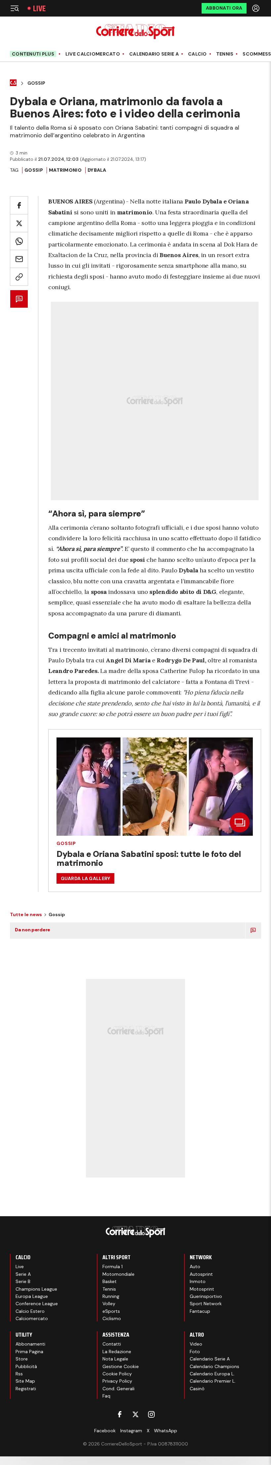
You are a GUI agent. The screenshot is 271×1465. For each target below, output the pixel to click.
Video (196, 1344)
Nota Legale (115, 1359)
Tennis (225, 54)
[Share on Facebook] (19, 205)
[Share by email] (19, 259)
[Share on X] (19, 223)
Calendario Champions (214, 1366)
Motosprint (202, 1289)
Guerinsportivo (206, 1296)
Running (110, 1296)
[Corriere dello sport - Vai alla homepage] (135, 31)
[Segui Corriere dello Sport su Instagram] (151, 1414)
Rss (19, 1374)
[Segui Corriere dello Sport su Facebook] (120, 1414)
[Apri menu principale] (14, 8)
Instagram (131, 1431)
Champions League (36, 1289)
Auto (195, 1266)
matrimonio (65, 170)
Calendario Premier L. (213, 1381)
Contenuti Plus (33, 54)
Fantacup (200, 1311)
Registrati (26, 1389)
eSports (111, 1311)
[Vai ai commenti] (19, 299)
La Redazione (116, 1351)
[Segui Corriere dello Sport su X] (135, 1414)
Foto (195, 1351)
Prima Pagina (29, 1351)
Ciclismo (111, 1318)
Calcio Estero (30, 1311)
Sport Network (206, 1304)
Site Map (25, 1381)
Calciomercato (32, 1318)
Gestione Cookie (120, 1366)
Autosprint (201, 1274)
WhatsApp (165, 1431)
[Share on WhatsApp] (19, 241)
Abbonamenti (30, 1344)
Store (22, 1359)
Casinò (197, 1389)
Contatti (111, 1344)
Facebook (105, 1431)
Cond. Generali (118, 1389)
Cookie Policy (117, 1374)
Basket (109, 1281)
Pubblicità (26, 1366)
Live (39, 8)
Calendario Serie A (154, 54)
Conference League (37, 1304)
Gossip (36, 83)
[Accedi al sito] (256, 8)
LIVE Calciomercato (92, 54)
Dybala (97, 170)
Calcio (197, 54)
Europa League (32, 1296)
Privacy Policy (117, 1381)
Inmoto (198, 1281)
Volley (108, 1304)
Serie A (23, 1274)
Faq (106, 1396)
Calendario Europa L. (212, 1374)
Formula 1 (112, 1266)
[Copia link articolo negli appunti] (19, 277)
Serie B (23, 1281)
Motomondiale (118, 1274)
